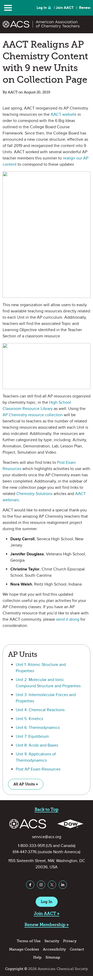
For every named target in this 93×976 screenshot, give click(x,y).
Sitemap (52, 957)
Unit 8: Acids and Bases (37, 745)
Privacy (69, 941)
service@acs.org (46, 836)
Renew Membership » (47, 924)
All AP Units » (25, 784)
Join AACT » (46, 913)
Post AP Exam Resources (38, 769)
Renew (84, 7)
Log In (42, 7)
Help (37, 957)
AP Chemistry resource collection (33, 415)
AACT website (63, 114)
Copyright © (16, 969)
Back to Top (46, 809)
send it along (67, 619)
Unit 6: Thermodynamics (38, 727)
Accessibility (54, 949)
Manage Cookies (24, 949)
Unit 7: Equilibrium (32, 736)
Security (51, 941)
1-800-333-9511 (31, 845)
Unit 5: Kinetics (29, 718)
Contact (77, 949)
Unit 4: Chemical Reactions (40, 709)
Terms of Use (29, 941)
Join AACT (65, 7)
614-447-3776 (25, 852)
